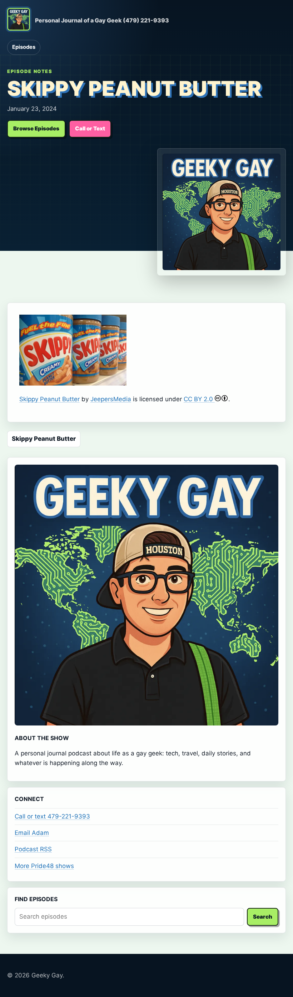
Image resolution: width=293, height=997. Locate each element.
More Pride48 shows (44, 865)
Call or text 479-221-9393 (52, 816)
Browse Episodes (36, 128)
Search (262, 916)
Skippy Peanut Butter (49, 399)
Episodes (23, 47)
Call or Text (90, 128)
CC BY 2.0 (199, 399)
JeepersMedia (110, 399)
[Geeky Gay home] (18, 20)
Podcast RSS (33, 849)
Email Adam (32, 832)
